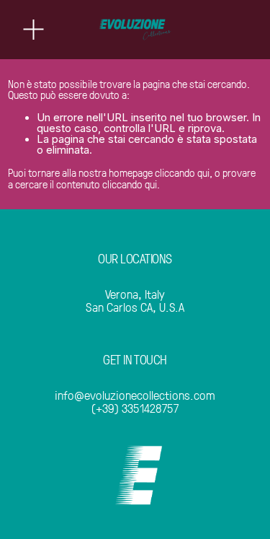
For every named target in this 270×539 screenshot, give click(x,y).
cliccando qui (182, 172)
